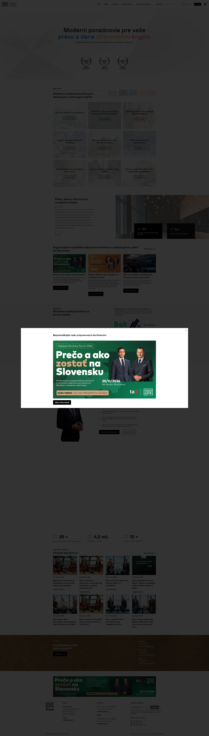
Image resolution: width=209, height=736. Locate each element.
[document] (104, 368)
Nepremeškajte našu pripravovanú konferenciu (79, 335)
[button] (185, 330)
